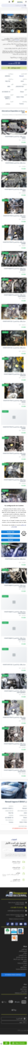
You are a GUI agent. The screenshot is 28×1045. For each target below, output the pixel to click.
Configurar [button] (11, 536)
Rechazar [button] (10, 540)
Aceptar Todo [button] (10, 532)
